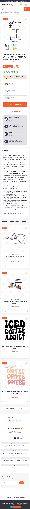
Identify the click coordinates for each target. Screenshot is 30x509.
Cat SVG (11, 446)
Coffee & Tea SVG (6, 14)
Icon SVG (25, 448)
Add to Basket (16, 105)
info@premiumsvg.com (16, 417)
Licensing (14, 463)
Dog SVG (6, 446)
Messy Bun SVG (12, 448)
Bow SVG (19, 448)
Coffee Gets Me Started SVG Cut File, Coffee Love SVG (15, 302)
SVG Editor (18, 468)
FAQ (3, 453)
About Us (19, 453)
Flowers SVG (5, 448)
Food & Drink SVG (7, 12)
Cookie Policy (5, 460)
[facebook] (9, 420)
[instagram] (17, 420)
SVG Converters (11, 468)
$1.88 (13, 262)
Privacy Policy (13, 460)
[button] (26, 4)
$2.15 (13, 307)
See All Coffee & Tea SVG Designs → (15, 408)
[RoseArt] (3, 356)
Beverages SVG (17, 12)
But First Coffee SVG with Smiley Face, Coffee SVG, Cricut (15, 392)
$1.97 (13, 352)
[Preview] (5, 266)
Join (22, 483)
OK (11, 506)
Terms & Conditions (22, 460)
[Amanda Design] (3, 266)
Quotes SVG (17, 446)
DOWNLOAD (16, 112)
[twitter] (13, 420)
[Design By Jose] (3, 401)
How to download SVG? (10, 453)
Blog (14, 455)
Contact (25, 453)
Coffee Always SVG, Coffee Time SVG (15, 256)
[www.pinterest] (20, 420)
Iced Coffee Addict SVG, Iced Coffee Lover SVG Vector (15, 347)
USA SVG (23, 446)
